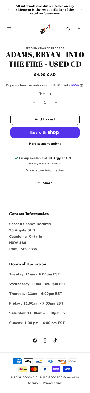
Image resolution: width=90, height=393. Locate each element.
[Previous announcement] (8, 10)
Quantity (45, 93)
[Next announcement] (81, 10)
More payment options (45, 143)
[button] (9, 29)
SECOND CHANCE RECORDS (43, 377)
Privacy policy (52, 383)
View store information (45, 170)
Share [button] (48, 183)
